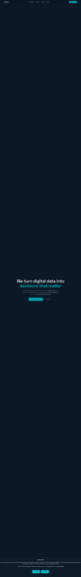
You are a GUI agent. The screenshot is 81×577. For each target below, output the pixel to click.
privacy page (60, 566)
